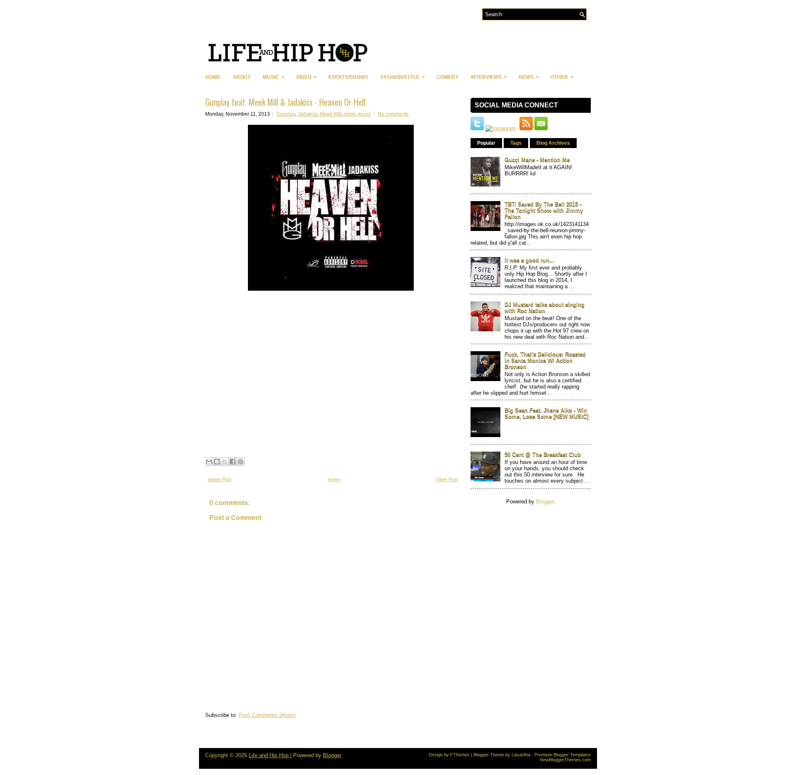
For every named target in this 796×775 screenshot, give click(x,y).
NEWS (529, 77)
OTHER (562, 77)
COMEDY (448, 77)
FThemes (460, 754)
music (364, 114)
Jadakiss (308, 114)
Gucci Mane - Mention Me (537, 160)
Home (212, 77)
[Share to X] (225, 461)
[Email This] (209, 461)
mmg (349, 114)
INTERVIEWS (489, 77)
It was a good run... (529, 260)
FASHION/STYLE (403, 77)
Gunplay (286, 114)
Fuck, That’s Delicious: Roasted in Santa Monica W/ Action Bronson (545, 360)
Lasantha (521, 754)
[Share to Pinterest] (240, 461)
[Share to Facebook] (232, 461)
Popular (486, 143)
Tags (516, 143)
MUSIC (273, 77)
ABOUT (241, 77)
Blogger (545, 501)
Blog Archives (553, 143)
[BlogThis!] (217, 461)
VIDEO (306, 77)
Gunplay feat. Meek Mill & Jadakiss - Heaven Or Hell (285, 102)
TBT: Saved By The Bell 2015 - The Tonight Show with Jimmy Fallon (544, 210)
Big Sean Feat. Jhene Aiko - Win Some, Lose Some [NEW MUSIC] (546, 413)
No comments (393, 114)
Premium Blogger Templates (562, 754)
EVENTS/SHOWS (348, 77)
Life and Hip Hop (269, 755)
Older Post (447, 479)
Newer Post (219, 479)
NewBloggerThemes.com (565, 759)
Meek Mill (331, 114)
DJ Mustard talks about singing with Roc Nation (545, 307)
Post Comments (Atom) (267, 715)
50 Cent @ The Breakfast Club (543, 455)
